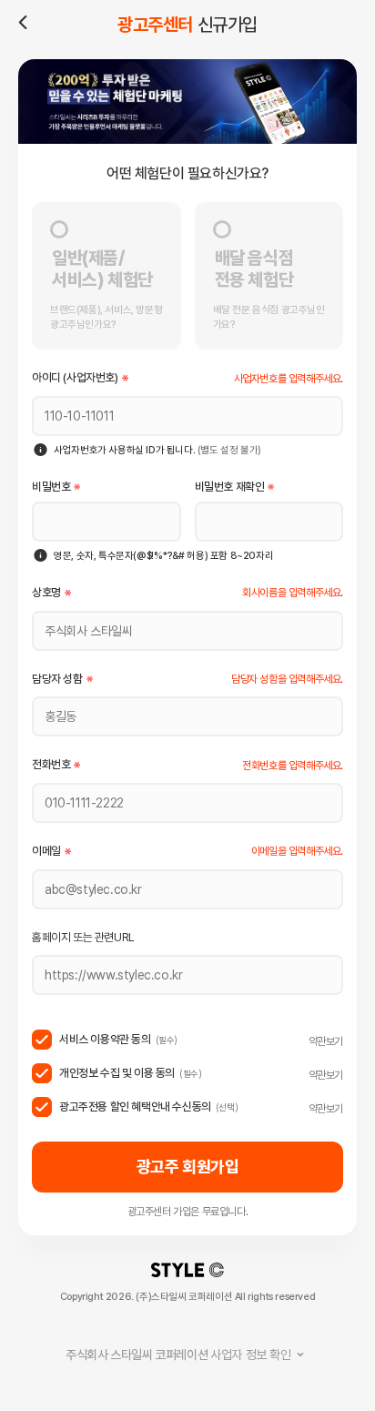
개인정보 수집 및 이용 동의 (130, 1073)
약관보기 (326, 1041)
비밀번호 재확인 (230, 487)
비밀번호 (51, 487)
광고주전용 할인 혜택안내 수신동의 (148, 1106)
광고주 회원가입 (188, 1166)
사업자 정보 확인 (178, 1354)
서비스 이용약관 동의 (118, 1039)
